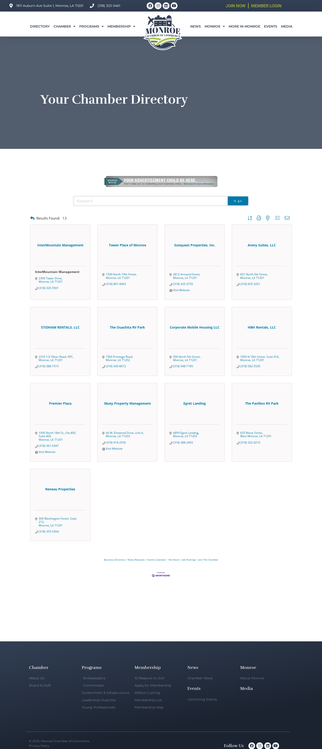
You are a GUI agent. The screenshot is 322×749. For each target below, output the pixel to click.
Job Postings (189, 559)
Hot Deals (173, 559)
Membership (119, 26)
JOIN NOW (236, 5)
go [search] (240, 201)
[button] (32, 218)
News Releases (136, 559)
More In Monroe (244, 26)
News (195, 26)
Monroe (212, 26)
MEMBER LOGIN (266, 5)
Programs (89, 26)
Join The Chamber (208, 559)
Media (286, 26)
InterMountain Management (57, 272)
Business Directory (114, 559)
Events (270, 26)
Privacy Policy (39, 746)
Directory (40, 26)
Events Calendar (156, 559)
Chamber (62, 26)
